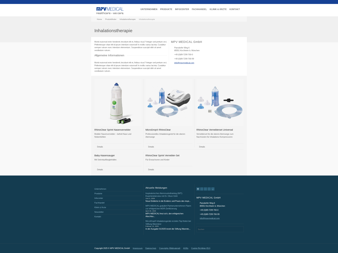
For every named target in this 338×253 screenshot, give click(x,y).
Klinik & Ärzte (100, 207)
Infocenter (98, 198)
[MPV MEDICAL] (110, 10)
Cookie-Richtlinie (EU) (200, 248)
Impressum (138, 248)
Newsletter (99, 212)
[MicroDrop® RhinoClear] (169, 102)
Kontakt (97, 216)
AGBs (185, 248)
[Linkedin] (205, 189)
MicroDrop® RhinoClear (158, 129)
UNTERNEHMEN (148, 9)
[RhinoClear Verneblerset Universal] (220, 102)
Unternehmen (100, 189)
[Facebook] (201, 189)
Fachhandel (99, 203)
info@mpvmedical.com (184, 63)
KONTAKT (234, 9)
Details (100, 147)
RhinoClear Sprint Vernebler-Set (162, 155)
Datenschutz (150, 248)
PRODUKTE (166, 9)
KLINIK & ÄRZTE (218, 9)
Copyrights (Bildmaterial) (169, 248)
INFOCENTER (182, 9)
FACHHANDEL (199, 9)
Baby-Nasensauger (104, 155)
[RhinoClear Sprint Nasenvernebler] (118, 102)
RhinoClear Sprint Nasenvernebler (112, 129)
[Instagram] (209, 189)
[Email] (198, 189)
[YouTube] (212, 189)
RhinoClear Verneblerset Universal (214, 129)
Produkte (98, 193)
